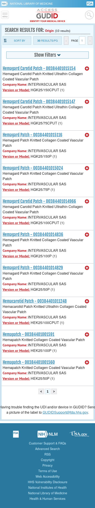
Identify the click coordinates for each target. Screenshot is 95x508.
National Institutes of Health (47, 487)
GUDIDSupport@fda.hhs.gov (65, 412)
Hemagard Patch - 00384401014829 (33, 267)
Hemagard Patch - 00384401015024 (33, 168)
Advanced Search (47, 448)
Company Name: (15, 84)
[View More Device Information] (87, 68)
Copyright (47, 460)
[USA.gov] (79, 435)
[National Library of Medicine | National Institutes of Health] (47, 435)
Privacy (47, 465)
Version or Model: (16, 90)
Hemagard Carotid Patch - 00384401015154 (39, 68)
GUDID (47, 15)
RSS (47, 454)
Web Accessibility (48, 476)
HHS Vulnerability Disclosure (47, 482)
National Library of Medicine (31, 3)
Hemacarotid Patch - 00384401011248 (35, 301)
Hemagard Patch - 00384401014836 (33, 234)
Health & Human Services (47, 498)
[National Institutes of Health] (5, 3)
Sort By (19, 40)
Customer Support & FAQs (47, 443)
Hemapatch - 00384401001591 (28, 334)
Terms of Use (47, 471)
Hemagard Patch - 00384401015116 (32, 135)
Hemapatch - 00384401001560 (29, 362)
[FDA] (90, 3)
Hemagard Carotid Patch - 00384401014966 (39, 201)
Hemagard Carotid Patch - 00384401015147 (39, 101)
